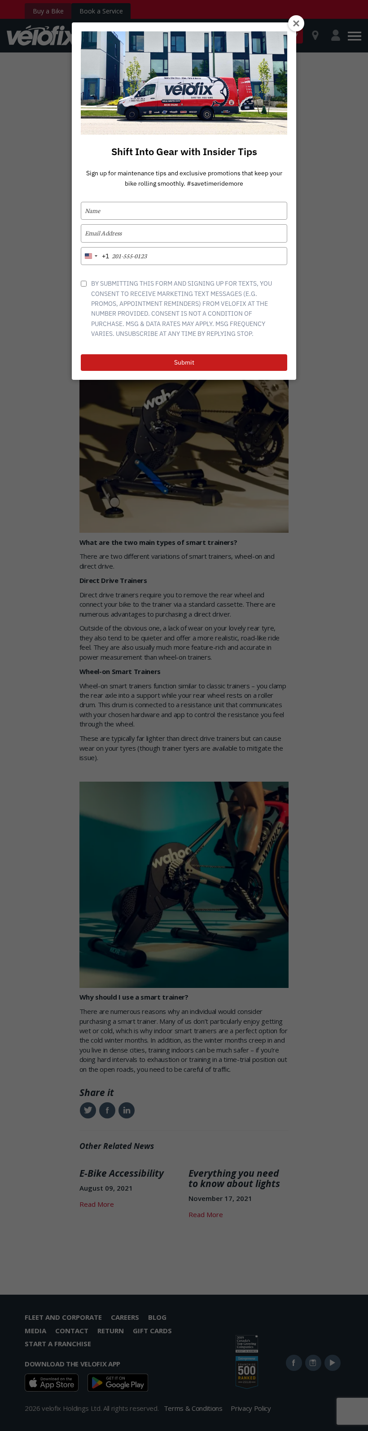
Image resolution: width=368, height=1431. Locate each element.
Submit (184, 362)
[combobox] (95, 256)
